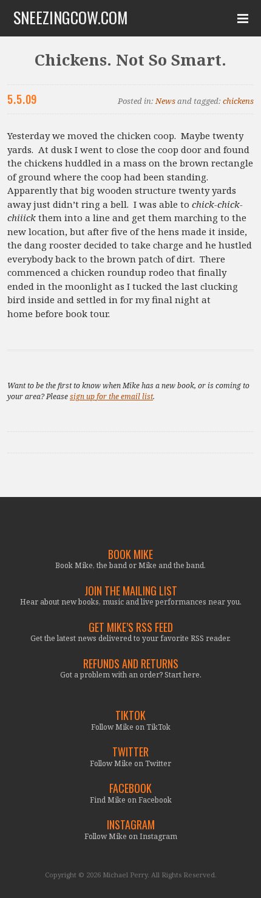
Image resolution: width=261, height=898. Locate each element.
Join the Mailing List (130, 591)
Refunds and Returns (130, 664)
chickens (238, 100)
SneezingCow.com (70, 17)
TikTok (130, 715)
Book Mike (130, 554)
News (165, 100)
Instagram (131, 825)
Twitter (130, 752)
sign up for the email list (111, 396)
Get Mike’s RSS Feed (131, 627)
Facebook (130, 788)
